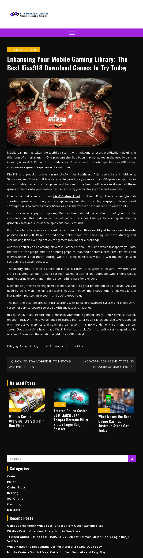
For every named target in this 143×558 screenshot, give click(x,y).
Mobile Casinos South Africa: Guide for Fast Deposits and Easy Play (56, 552)
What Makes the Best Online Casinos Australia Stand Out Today (114, 423)
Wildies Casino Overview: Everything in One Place (26, 421)
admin (80, 346)
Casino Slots (16, 487)
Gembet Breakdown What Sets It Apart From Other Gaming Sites (55, 525)
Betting (12, 493)
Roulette (14, 510)
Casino (24, 346)
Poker (11, 482)
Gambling (14, 504)
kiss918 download (66, 196)
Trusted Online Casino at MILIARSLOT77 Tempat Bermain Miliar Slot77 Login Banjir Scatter (71, 419)
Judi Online (15, 498)
